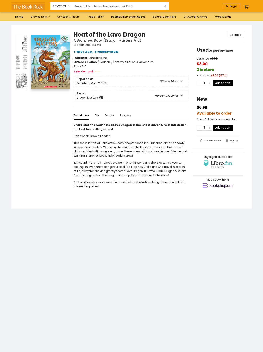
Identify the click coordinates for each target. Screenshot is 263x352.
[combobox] (61, 6)
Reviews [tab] (125, 115)
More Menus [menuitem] (223, 17)
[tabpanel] (131, 161)
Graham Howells (106, 52)
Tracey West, (84, 52)
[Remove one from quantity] (199, 83)
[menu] (131, 16)
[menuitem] (19, 16)
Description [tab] (81, 115)
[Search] (165, 6)
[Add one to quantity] (209, 83)
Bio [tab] (97, 115)
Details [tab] (109, 115)
